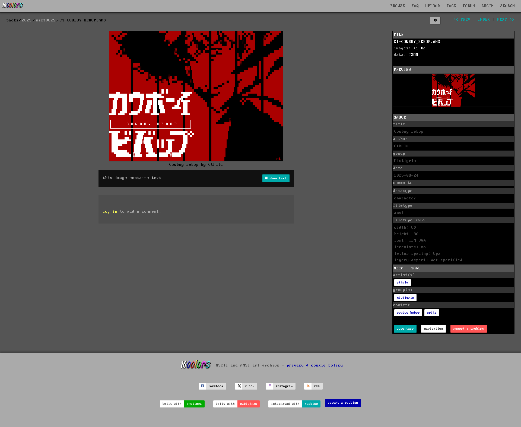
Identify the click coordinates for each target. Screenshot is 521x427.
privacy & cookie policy (315, 365)
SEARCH (507, 6)
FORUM (469, 6)
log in (110, 211)
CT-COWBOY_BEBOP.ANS (417, 42)
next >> (505, 19)
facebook (216, 386)
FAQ (415, 6)
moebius (311, 404)
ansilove (194, 404)
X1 (416, 48)
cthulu (402, 282)
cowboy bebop (408, 312)
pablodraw (248, 404)
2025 (27, 20)
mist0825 (46, 20)
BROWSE (397, 6)
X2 (423, 48)
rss (317, 386)
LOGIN (488, 6)
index (484, 19)
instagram (284, 386)
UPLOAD (432, 6)
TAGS (451, 6)
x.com (250, 386)
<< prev (462, 19)
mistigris (405, 297)
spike (432, 312)
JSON (413, 55)
